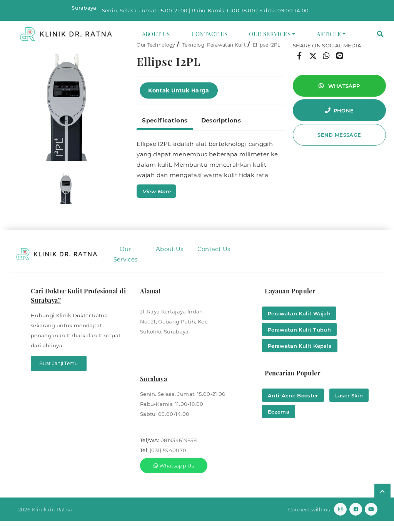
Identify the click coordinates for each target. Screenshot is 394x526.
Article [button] (329, 34)
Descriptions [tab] (221, 120)
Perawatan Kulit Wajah (299, 313)
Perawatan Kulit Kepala (300, 346)
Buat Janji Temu (58, 363)
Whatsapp (343, 86)
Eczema (278, 412)
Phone (344, 110)
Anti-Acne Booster (293, 395)
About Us (156, 34)
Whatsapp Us (176, 465)
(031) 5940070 (168, 450)
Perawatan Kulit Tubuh (299, 330)
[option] (65, 100)
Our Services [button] (269, 34)
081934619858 (178, 440)
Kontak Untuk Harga (178, 90)
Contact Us (210, 34)
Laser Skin (349, 395)
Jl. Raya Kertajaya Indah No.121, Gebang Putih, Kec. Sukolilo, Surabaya (174, 321)
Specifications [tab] (164, 120)
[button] (380, 34)
